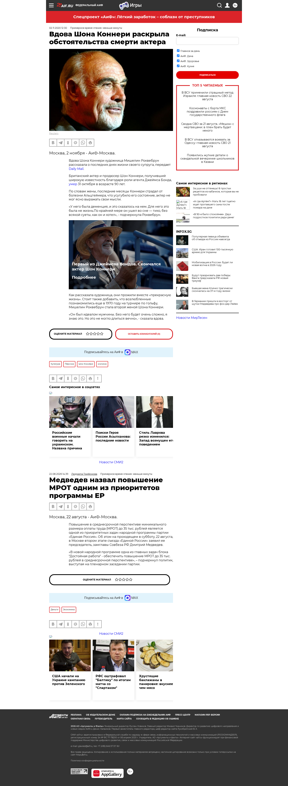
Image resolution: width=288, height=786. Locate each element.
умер (73, 184)
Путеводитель (103, 718)
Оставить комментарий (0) (144, 334)
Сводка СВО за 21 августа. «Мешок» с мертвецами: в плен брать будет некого (207, 127)
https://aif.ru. (82, 755)
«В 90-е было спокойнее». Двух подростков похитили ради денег (213, 216)
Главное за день (190, 51)
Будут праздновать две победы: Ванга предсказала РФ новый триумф (211, 278)
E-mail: (181, 35)
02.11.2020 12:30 (58, 27)
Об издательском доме (100, 715)
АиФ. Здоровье (189, 61)
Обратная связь (80, 718)
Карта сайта (124, 718)
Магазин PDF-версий (207, 715)
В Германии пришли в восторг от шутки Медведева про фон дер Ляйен (215, 302)
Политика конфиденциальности (87, 760)
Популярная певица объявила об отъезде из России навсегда (211, 238)
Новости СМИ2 (111, 462)
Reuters (53, 133)
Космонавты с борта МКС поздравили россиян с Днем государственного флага (207, 112)
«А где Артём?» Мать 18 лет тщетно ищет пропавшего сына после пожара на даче (214, 204)
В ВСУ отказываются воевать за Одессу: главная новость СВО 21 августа (208, 143)
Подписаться (207, 75)
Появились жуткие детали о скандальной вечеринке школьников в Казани (207, 159)
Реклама (76, 715)
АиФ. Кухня (187, 66)
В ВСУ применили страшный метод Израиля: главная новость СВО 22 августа (207, 96)
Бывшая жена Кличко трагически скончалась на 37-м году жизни (212, 289)
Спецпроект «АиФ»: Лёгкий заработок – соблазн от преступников (144, 16)
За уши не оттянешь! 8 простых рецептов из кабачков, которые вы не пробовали (216, 191)
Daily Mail (76, 169)
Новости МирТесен (191, 318)
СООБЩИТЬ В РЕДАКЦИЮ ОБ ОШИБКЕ (157, 718)
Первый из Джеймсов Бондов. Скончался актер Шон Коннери (116, 266)
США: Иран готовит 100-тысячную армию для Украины (212, 251)
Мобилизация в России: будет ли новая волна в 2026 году (212, 264)
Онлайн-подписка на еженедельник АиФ (145, 715)
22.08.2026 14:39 (58, 473)
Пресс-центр (182, 715)
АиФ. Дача (186, 56)
